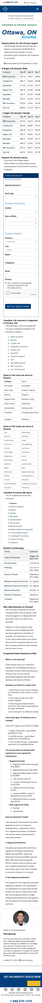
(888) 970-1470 (12, 2)
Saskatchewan (15, 519)
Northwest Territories (20, 536)
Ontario (13, 503)
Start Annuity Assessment (21, 17)
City (7, 246)
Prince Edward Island (19, 532)
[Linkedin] (25, 989)
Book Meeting (31, 3)
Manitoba (14, 516)
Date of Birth (10, 216)
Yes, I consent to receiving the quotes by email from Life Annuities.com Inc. (19, 285)
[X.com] (12, 989)
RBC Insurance (16, 366)
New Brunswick (16, 526)
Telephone (9, 263)
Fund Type (9, 193)
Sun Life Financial (18, 369)
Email (7, 271)
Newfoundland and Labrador (21, 529)
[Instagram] (31, 989)
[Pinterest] (18, 989)
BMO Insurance (17, 337)
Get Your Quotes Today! (18, 306)
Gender (8, 208)
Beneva (14, 340)
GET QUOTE (33, 983)
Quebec (13, 513)
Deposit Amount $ (13, 185)
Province (8, 238)
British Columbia (16, 506)
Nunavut (14, 542)
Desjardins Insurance (19, 346)
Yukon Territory (17, 539)
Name (7, 254)
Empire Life (15, 350)
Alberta (13, 510)
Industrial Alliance (18, 356)
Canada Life (15, 343)
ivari (12, 359)
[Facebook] (5, 989)
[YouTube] (38, 989)
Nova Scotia (14, 523)
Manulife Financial (18, 363)
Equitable (14, 353)
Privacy (8, 279)
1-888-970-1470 (21, 1001)
